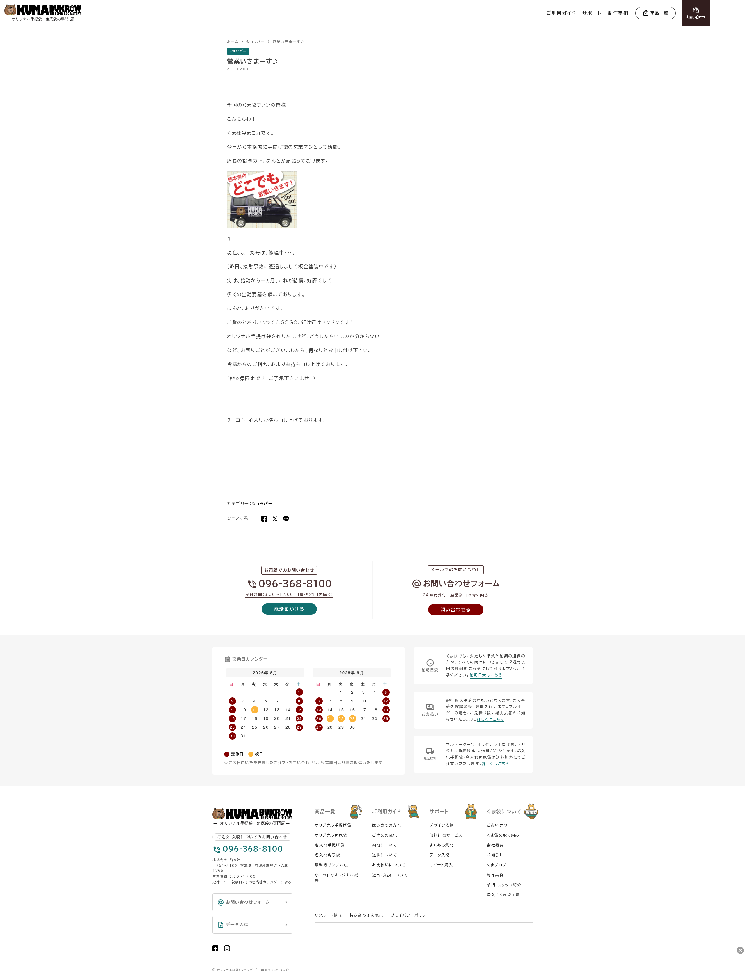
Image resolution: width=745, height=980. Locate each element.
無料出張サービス (446, 835)
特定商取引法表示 (367, 915)
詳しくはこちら (490, 719)
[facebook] (215, 948)
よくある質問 (442, 845)
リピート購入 (441, 865)
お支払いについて (389, 865)
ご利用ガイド (386, 811)
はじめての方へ (386, 825)
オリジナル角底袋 (331, 835)
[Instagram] (227, 948)
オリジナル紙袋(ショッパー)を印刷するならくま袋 (253, 970)
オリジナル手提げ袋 (333, 825)
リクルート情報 (328, 915)
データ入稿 (440, 855)
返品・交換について (390, 875)
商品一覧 (659, 13)
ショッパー (238, 51)
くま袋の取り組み (503, 835)
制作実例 (495, 875)
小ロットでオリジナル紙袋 (337, 878)
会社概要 (495, 845)
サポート (439, 811)
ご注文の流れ (385, 835)
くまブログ (497, 865)
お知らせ (495, 855)
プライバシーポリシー (410, 915)
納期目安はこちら (486, 675)
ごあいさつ (497, 825)
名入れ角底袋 (327, 855)
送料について (384, 855)
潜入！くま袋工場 (503, 895)
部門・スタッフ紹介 (504, 885)
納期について (384, 845)
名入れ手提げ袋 (330, 845)
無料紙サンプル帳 (331, 865)
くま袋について (504, 811)
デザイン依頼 (442, 825)
